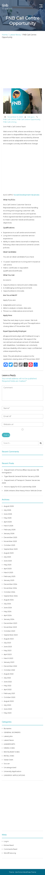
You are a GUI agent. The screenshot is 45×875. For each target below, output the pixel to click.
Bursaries (7, 728)
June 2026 (8, 514)
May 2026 (7, 518)
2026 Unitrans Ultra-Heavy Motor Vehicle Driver (23, 491)
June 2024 (8, 608)
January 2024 (9, 619)
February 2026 (9, 530)
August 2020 (9, 701)
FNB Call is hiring (9, 122)
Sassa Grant (8, 760)
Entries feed (9, 845)
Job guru (30, 117)
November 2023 (10, 627)
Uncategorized (10, 767)
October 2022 (9, 670)
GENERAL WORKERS (12, 732)
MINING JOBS (9, 748)
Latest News (14, 35)
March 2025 (8, 572)
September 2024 (11, 596)
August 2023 (9, 639)
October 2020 (9, 697)
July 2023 (7, 643)
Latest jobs (8, 736)
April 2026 (8, 522)
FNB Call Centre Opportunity (28, 119)
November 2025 (10, 541)
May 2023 (7, 650)
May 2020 (8, 713)
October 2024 (9, 592)
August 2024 (9, 600)
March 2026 (8, 526)
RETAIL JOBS (9, 756)
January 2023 (9, 662)
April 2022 (8, 689)
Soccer (7, 764)
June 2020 (8, 709)
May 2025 (7, 565)
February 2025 (9, 576)
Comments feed (10, 849)
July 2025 (7, 557)
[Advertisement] (22, 63)
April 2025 (8, 569)
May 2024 (7, 611)
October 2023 (9, 631)
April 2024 (8, 615)
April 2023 (8, 654)
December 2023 (10, 623)
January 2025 (9, 580)
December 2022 (10, 666)
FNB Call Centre (9, 119)
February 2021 (9, 693)
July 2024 (7, 604)
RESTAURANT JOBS (12, 752)
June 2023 (8, 647)
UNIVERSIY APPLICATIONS (14, 775)
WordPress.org (10, 853)
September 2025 (11, 549)
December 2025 (10, 537)
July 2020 (7, 705)
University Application (12, 771)
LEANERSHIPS (9, 744)
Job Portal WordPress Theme (25, 872)
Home (5, 35)
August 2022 (9, 674)
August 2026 (9, 506)
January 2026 (9, 533)
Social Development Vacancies (26, 195)
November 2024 (10, 588)
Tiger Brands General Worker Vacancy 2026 (21, 476)
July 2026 (7, 510)
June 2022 (8, 682)
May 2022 (7, 686)
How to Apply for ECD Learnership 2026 (20, 487)
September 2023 (11, 635)
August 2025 (9, 553)
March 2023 (8, 658)
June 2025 (8, 561)
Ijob (7, 6)
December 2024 (10, 584)
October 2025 (9, 545)
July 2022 (7, 678)
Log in (6, 841)
